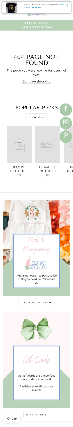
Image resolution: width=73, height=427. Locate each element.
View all (36, 116)
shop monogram (36, 302)
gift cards (36, 414)
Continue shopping (36, 81)
